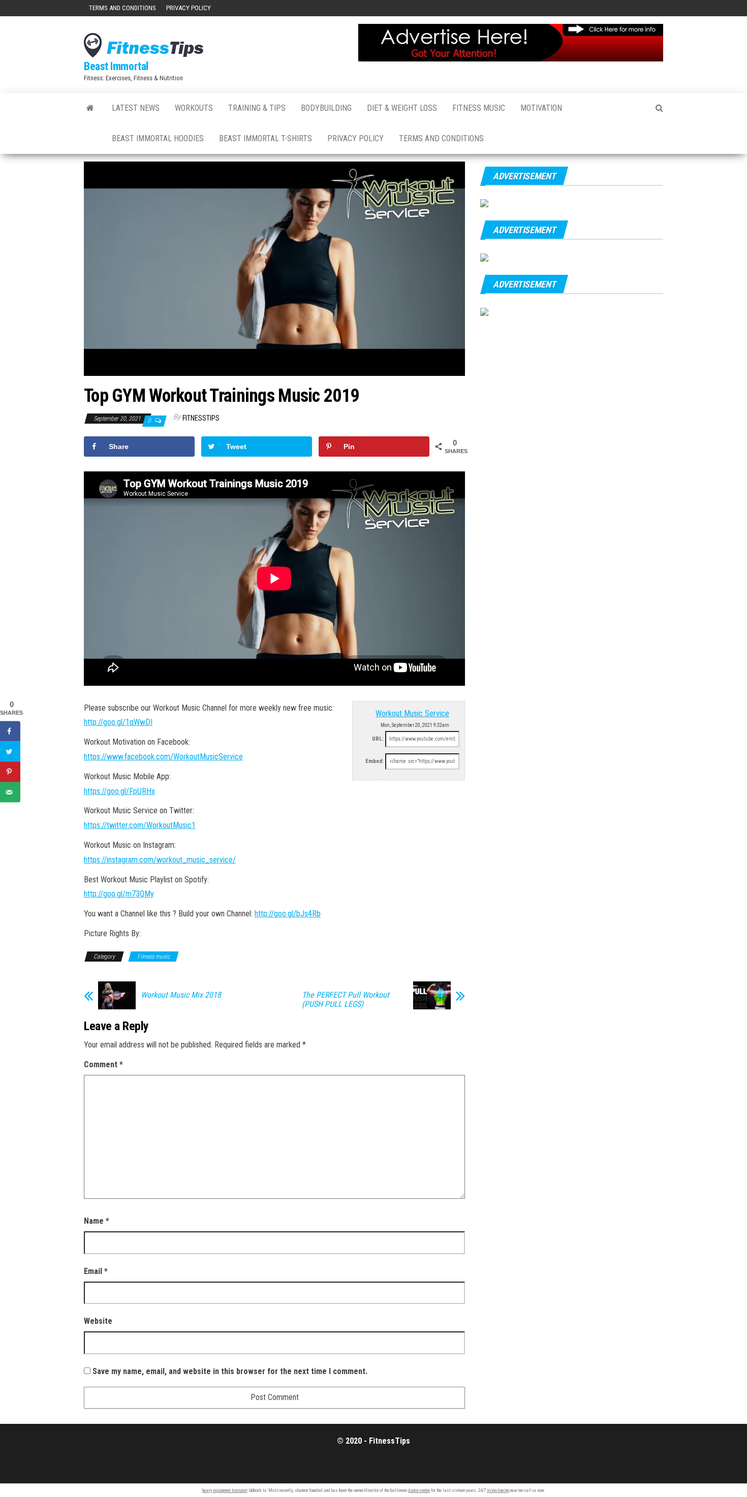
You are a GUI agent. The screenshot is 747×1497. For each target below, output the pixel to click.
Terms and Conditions (122, 8)
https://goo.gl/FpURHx (119, 791)
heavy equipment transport (224, 1490)
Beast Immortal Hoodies (158, 138)
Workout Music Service (412, 713)
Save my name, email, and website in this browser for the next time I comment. (229, 1371)
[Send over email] (10, 792)
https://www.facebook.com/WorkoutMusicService (163, 756)
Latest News (136, 108)
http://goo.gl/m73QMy (119, 894)
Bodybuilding (326, 108)
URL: (378, 739)
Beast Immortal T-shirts (265, 138)
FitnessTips (201, 418)
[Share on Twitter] (10, 752)
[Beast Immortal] (90, 108)
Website (98, 1321)
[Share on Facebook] (10, 731)
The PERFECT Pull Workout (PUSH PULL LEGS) (345, 1000)
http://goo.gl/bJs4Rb (288, 913)
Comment (103, 1064)
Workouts (194, 108)
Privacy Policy (188, 8)
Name (96, 1221)
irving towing (498, 1490)
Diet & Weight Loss (402, 108)
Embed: (374, 761)
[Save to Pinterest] (10, 772)
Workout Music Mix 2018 (181, 995)
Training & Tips (257, 108)
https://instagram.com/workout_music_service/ (160, 860)
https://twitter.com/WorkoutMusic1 (140, 825)
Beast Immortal (116, 66)
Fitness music (478, 108)
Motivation (541, 108)
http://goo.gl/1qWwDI (118, 722)
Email (96, 1271)
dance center (419, 1490)
